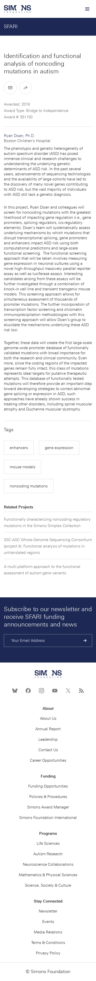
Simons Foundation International (48, 817)
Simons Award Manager (48, 807)
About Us (48, 718)
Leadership (48, 739)
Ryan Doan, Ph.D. (27, 138)
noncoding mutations (29, 486)
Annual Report (48, 729)
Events (48, 921)
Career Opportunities (48, 760)
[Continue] (85, 640)
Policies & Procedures (48, 796)
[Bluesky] (14, 690)
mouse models (22, 467)
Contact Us (48, 750)
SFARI (11, 26)
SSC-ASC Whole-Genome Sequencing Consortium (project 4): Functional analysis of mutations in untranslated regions (48, 546)
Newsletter (48, 911)
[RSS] (81, 690)
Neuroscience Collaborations (48, 864)
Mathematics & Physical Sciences (48, 875)
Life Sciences (48, 843)
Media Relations (48, 932)
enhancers (19, 448)
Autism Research (48, 854)
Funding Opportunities (48, 786)
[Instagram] (41, 690)
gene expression (59, 448)
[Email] (10, 87)
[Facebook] (28, 690)
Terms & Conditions (48, 942)
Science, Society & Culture (48, 885)
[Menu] (87, 9)
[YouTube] (54, 690)
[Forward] (25, 87)
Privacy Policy (48, 953)
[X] (68, 690)
